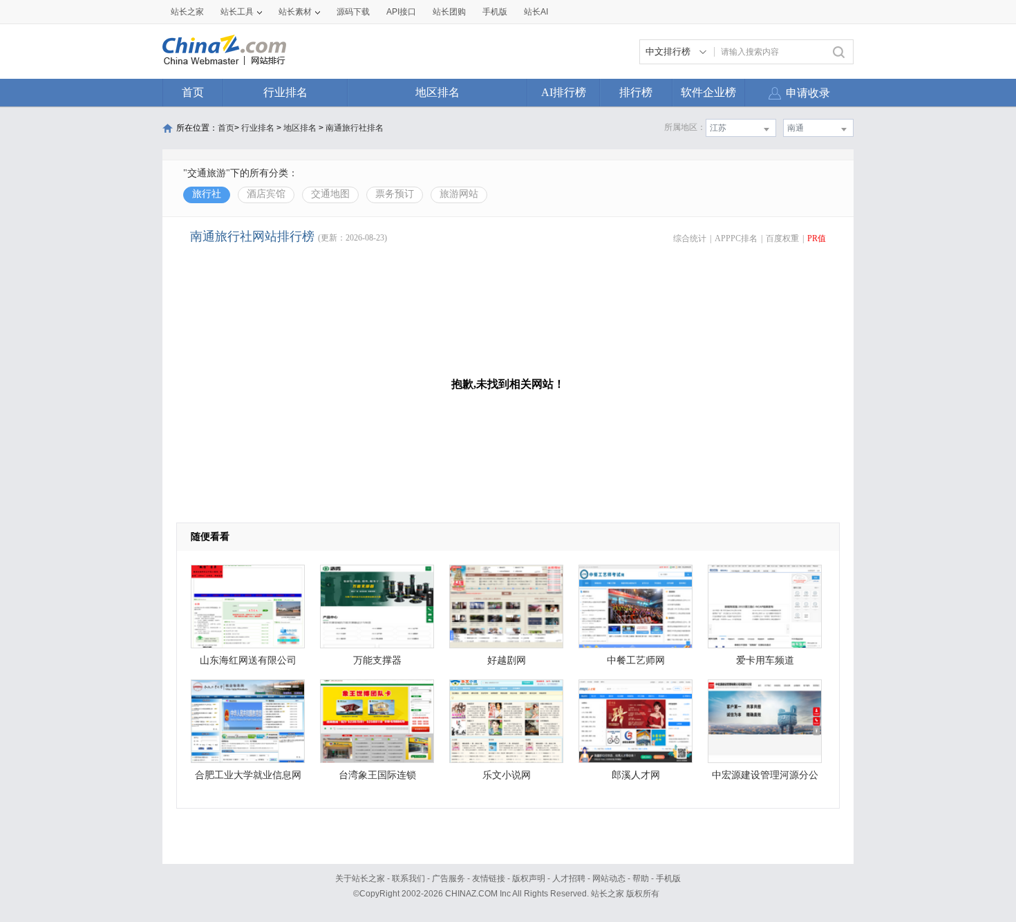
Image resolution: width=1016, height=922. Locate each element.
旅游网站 (459, 194)
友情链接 (488, 878)
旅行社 (206, 194)
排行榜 (635, 92)
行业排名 (285, 92)
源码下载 (353, 12)
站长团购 (449, 12)
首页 (193, 92)
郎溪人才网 (636, 775)
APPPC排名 (736, 238)
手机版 (668, 878)
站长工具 (237, 12)
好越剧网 (506, 660)
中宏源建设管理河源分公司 (765, 778)
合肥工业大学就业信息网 (248, 775)
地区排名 (437, 92)
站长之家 (187, 12)
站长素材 (295, 12)
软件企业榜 (708, 92)
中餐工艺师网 (636, 660)
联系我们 (408, 878)
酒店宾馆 (266, 194)
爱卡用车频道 (765, 660)
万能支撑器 (377, 660)
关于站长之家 (360, 878)
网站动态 (608, 878)
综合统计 (689, 238)
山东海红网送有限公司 (248, 660)
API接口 (401, 12)
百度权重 (782, 238)
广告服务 (448, 878)
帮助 (640, 878)
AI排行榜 (563, 92)
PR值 (816, 238)
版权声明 (528, 878)
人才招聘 (568, 878)
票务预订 (394, 194)
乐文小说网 (506, 775)
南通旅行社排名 (355, 128)
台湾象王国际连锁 (377, 775)
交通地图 (330, 194)
